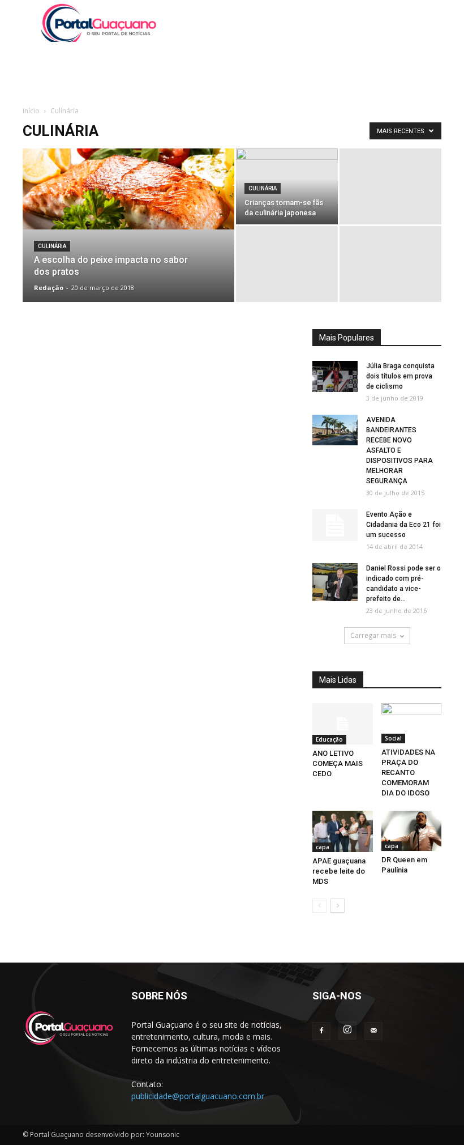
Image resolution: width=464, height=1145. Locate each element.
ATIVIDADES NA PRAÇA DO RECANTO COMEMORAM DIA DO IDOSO (408, 772)
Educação (329, 739)
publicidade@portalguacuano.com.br (197, 1096)
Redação (48, 287)
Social (393, 738)
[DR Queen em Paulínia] (411, 831)
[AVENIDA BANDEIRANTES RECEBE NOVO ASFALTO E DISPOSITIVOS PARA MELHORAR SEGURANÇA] (335, 430)
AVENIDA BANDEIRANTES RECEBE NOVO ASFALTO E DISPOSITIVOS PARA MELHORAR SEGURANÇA (399, 450)
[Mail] (373, 1031)
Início (31, 111)
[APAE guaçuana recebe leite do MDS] (342, 831)
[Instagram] (347, 1030)
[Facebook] (321, 1031)
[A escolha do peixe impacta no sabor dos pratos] (128, 188)
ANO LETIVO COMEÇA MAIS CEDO (337, 763)
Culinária (52, 246)
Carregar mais (373, 635)
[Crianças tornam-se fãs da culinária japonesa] (287, 207)
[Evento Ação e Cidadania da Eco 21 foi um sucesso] (335, 525)
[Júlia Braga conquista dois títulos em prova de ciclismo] (335, 376)
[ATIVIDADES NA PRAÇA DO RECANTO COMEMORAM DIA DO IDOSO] (411, 723)
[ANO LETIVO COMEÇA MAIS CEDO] (342, 723)
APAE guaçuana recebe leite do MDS (339, 871)
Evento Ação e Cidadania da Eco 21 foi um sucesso (403, 524)
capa (322, 847)
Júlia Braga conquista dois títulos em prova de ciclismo (400, 376)
